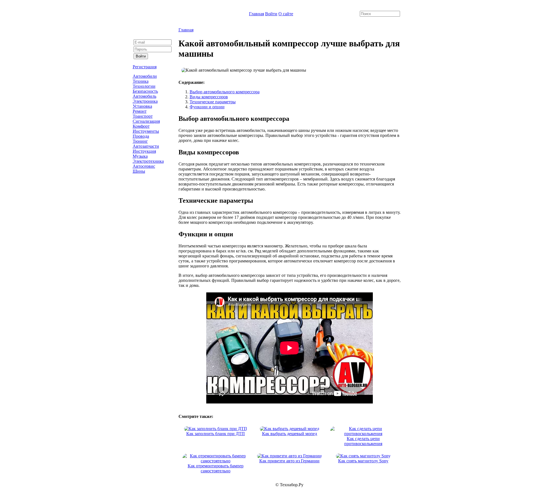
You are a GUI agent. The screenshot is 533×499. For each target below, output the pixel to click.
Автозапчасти (146, 146)
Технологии (144, 86)
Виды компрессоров (209, 96)
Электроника (145, 101)
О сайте (285, 13)
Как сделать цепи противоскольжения (363, 441)
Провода (141, 136)
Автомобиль (144, 96)
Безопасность (145, 91)
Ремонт (140, 111)
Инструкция (144, 151)
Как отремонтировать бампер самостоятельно (215, 468)
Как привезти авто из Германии (289, 460)
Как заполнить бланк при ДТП (215, 433)
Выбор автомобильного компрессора (225, 91)
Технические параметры (213, 101)
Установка (142, 106)
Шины (139, 171)
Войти (271, 13)
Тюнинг (140, 141)
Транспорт (143, 116)
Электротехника (148, 161)
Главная (256, 13)
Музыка (140, 156)
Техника (141, 81)
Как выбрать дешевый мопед (289, 433)
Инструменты (146, 131)
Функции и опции (207, 106)
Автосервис (144, 166)
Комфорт (141, 126)
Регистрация (145, 66)
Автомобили (145, 76)
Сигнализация (146, 121)
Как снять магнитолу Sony (363, 460)
